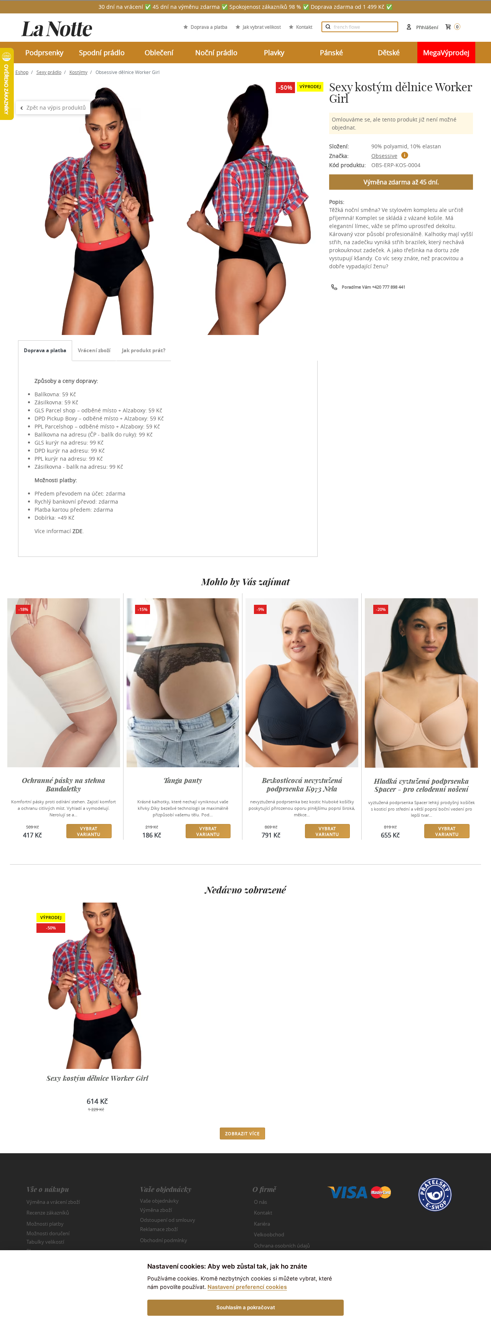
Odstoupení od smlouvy (167, 1219)
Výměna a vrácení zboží (53, 1201)
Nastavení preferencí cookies (247, 1287)
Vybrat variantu (89, 831)
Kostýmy (78, 72)
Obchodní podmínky (163, 1240)
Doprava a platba (209, 27)
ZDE (77, 531)
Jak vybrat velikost (262, 27)
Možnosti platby (45, 1223)
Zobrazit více (242, 1133)
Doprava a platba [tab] (45, 350)
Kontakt (304, 27)
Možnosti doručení (47, 1233)
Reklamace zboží (159, 1229)
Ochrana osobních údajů (282, 1245)
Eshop (21, 72)
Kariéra (262, 1223)
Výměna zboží (156, 1210)
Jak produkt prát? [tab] (143, 350)
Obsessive (384, 155)
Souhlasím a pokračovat (245, 1307)
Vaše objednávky (159, 1200)
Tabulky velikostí (45, 1241)
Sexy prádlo (48, 72)
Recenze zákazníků (47, 1212)
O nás (260, 1201)
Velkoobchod (269, 1234)
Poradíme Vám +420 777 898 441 (373, 287)
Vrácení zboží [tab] (94, 350)
